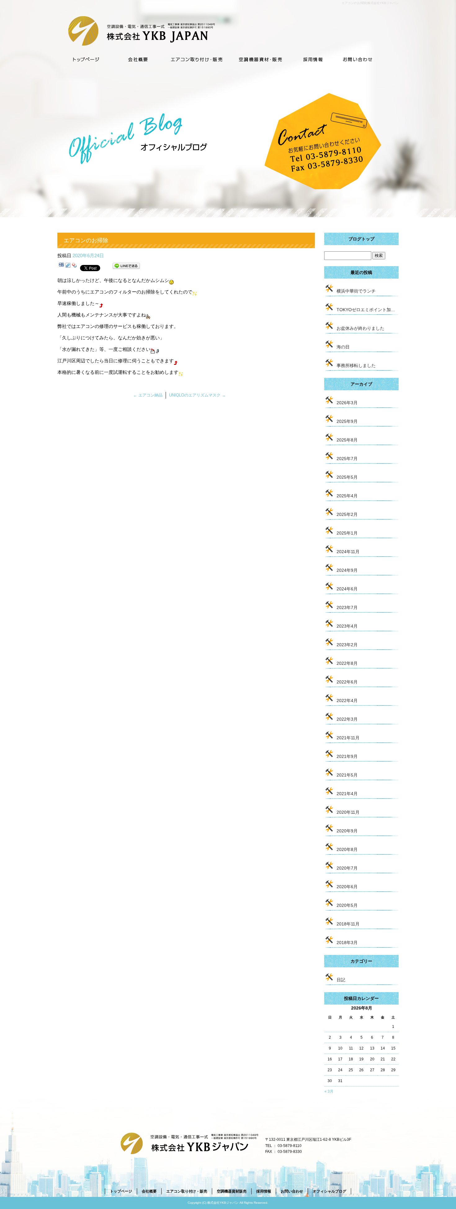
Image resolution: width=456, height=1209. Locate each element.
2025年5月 (347, 477)
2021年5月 (347, 774)
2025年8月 (347, 439)
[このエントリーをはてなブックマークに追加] (61, 267)
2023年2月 (347, 644)
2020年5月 (347, 905)
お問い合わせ (366, 58)
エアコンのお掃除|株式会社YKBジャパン (370, 3)
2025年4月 (347, 495)
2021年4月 (347, 793)
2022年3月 (347, 719)
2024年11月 (348, 551)
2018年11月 (348, 923)
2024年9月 (347, 570)
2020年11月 (348, 812)
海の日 (343, 346)
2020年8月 (347, 849)
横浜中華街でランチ (356, 291)
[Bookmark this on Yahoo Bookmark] (74, 267)
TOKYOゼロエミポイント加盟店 (368, 309)
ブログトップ (361, 238)
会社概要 (138, 58)
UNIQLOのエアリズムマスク (197, 395)
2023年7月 (347, 607)
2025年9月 (347, 421)
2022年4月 (347, 700)
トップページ (85, 58)
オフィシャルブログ (329, 1191)
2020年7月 (347, 868)
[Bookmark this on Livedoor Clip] (67, 267)
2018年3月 (347, 942)
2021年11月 (348, 737)
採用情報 (313, 58)
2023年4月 (347, 626)
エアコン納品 (148, 395)
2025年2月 (347, 514)
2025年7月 (347, 458)
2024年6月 (347, 588)
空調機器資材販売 (261, 58)
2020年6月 (347, 886)
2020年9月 (347, 830)
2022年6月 (347, 681)
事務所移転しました (356, 365)
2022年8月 (347, 663)
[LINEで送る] (126, 267)
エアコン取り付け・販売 (196, 58)
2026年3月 (347, 402)
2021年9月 (347, 756)
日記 (341, 979)
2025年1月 (347, 533)
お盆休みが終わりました (360, 328)
